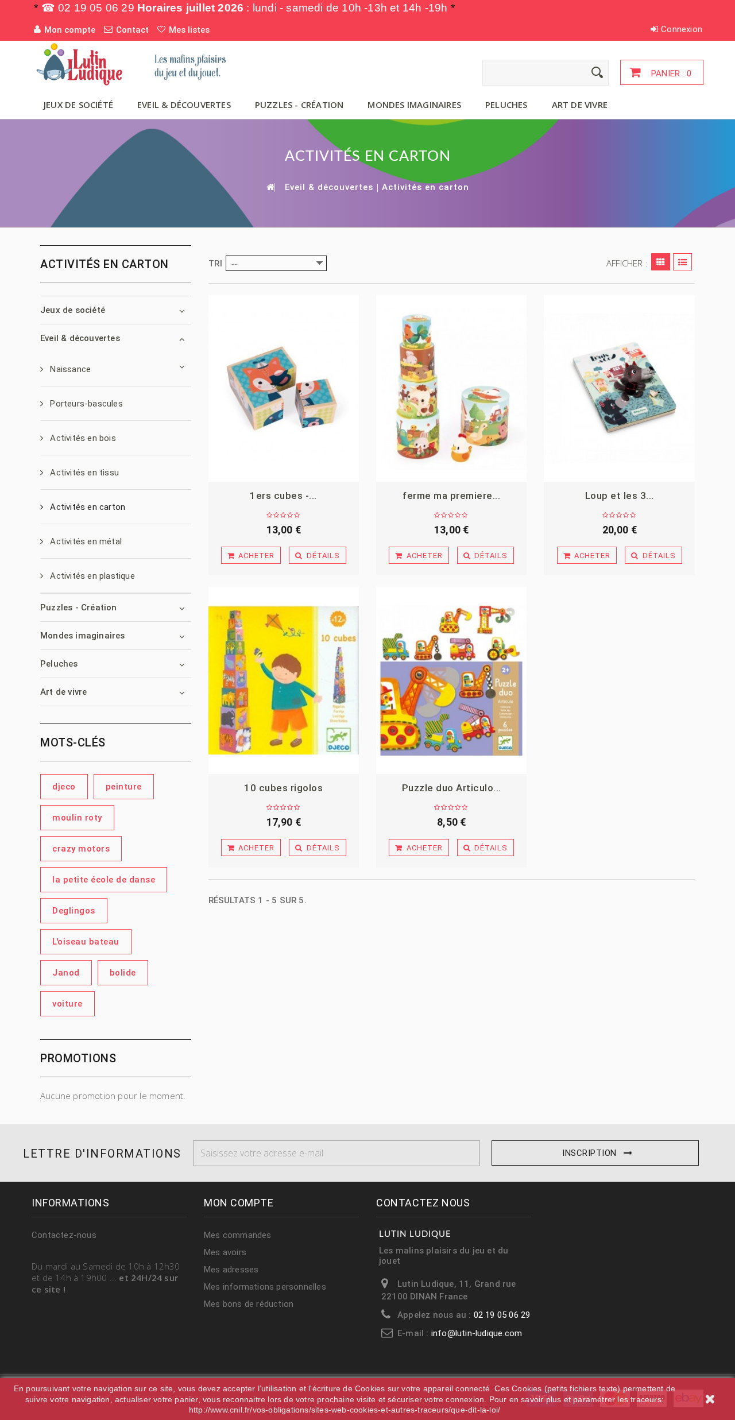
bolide (123, 973)
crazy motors (81, 849)
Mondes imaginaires (414, 104)
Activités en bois (82, 438)
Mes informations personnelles (265, 1287)
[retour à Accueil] (269, 187)
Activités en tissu (83, 472)
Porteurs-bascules (85, 403)
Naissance (69, 369)
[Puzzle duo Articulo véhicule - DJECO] (451, 680)
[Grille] (660, 261)
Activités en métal (85, 541)
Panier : (670, 73)
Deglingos (73, 911)
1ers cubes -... (283, 495)
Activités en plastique (91, 576)
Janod (66, 973)
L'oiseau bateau (85, 942)
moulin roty (77, 817)
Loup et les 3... (619, 495)
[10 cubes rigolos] (283, 680)
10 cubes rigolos (283, 788)
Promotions (78, 1058)
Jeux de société (78, 104)
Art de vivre (580, 104)
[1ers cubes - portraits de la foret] (283, 388)
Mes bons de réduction (248, 1304)
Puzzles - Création (299, 104)
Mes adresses (231, 1269)
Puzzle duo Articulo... (451, 788)
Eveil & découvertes (184, 104)
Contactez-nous (64, 1235)
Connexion (681, 29)
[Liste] (682, 261)
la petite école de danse (103, 880)
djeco (64, 786)
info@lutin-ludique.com (476, 1333)
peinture (124, 786)
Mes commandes (238, 1235)
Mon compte (238, 1203)
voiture (67, 1004)
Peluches (506, 104)
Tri (215, 263)
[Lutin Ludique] (138, 64)
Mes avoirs (225, 1252)
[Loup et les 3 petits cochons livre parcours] (619, 388)
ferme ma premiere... (451, 495)
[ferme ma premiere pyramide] (451, 388)
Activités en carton (86, 507)
